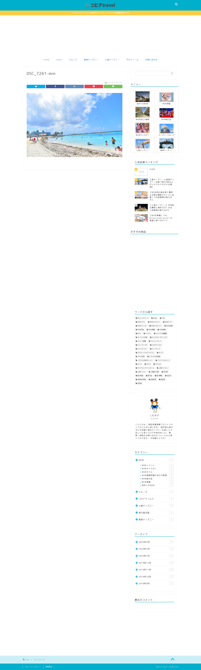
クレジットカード (156, 341)
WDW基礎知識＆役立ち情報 (157, 475)
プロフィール (132, 59)
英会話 (140, 383)
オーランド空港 (142, 337)
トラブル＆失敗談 (154, 356)
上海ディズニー (112, 59)
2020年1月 (155, 555)
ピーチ (140, 364)
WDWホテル (157, 472)
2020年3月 (155, 542)
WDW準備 (151, 330)
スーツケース (156, 349)
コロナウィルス (155, 498)
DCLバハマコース (143, 318)
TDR (163, 318)
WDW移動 (162, 330)
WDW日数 (141, 330)
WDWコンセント (155, 322)
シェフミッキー (142, 349)
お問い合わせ (151, 59)
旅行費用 (159, 376)
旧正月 (169, 376)
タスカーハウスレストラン (146, 353)
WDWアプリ (141, 322)
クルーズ (73, 59)
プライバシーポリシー (33, 667)
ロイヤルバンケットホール (146, 368)
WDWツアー (168, 322)
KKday (155, 318)
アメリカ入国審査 (161, 333)
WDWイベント (157, 465)
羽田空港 (153, 379)
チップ (161, 353)
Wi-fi (139, 333)
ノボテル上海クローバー (145, 360)
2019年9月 (155, 583)
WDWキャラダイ (157, 468)
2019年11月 (155, 569)
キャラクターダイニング (159, 337)
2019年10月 (155, 576)
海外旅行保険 (142, 379)
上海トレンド (142, 372)
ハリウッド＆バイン (163, 360)
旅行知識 (140, 376)
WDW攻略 (169, 326)
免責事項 (48, 667)
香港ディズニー (91, 59)
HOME (46, 59)
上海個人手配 (155, 372)
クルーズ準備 (142, 341)
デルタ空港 (141, 356)
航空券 (163, 379)
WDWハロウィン (156, 326)
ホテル (148, 364)
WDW (59, 59)
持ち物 (166, 372)
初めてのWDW (157, 485)
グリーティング (142, 345)
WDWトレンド (142, 326)
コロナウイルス (156, 345)
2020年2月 (155, 548)
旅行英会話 (155, 512)
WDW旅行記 (157, 478)
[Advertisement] (100, 36)
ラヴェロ (158, 364)
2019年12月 (155, 562)
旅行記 (150, 376)
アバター (148, 333)
